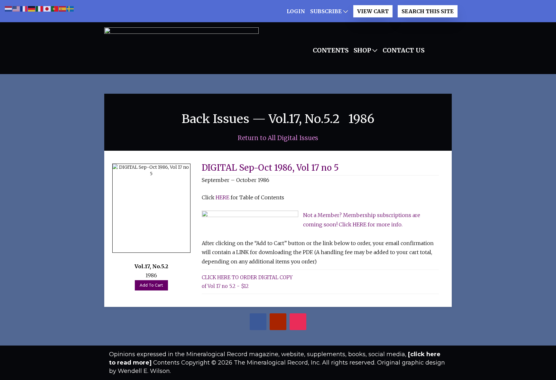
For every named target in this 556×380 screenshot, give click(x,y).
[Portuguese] (55, 8)
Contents (330, 50)
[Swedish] (70, 8)
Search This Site (428, 11)
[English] (16, 8)
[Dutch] (9, 8)
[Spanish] (63, 8)
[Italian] (39, 8)
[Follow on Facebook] (258, 323)
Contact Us (403, 50)
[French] (24, 8)
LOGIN (296, 11)
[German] (32, 8)
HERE (222, 197)
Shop (362, 50)
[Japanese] (47, 8)
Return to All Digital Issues (278, 138)
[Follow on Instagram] (298, 323)
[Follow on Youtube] (278, 323)
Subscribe (326, 11)
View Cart (373, 11)
